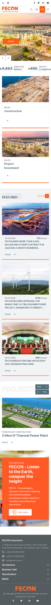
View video (23, 512)
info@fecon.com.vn (14, 560)
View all (41, 196)
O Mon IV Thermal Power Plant (25, 435)
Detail (11, 41)
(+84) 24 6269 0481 (15, 552)
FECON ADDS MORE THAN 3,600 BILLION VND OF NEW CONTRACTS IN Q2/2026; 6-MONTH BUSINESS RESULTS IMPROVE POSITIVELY (24, 245)
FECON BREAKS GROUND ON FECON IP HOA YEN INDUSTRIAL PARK (25, 362)
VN (42, 9)
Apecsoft (31, 596)
